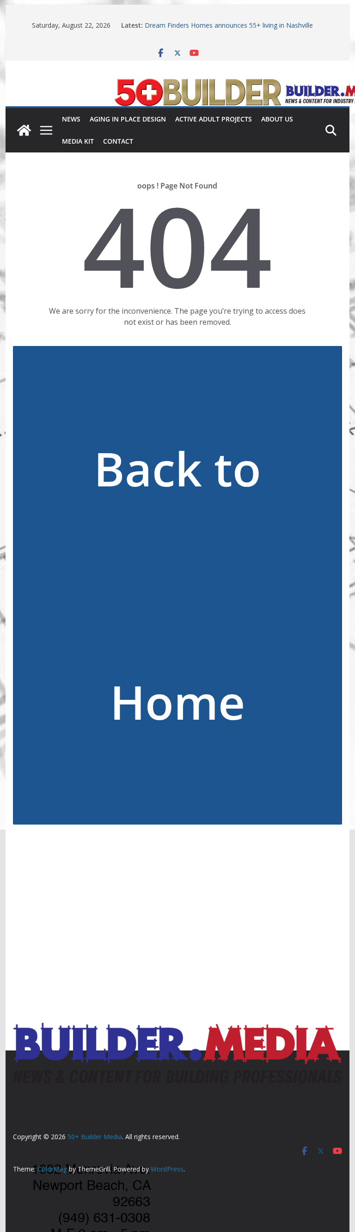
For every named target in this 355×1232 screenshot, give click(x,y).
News (71, 119)
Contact (118, 141)
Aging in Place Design (128, 119)
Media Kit (78, 141)
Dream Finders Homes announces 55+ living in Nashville (229, 25)
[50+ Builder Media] (24, 130)
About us (277, 119)
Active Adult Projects (213, 119)
